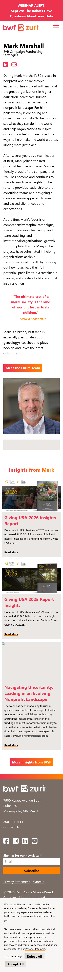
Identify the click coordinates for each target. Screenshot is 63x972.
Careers (38, 881)
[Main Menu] (56, 27)
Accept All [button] (15, 964)
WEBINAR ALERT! (32, 5)
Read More (11, 552)
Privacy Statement (16, 881)
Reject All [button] (34, 956)
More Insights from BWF (31, 762)
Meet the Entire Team (23, 367)
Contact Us (11, 827)
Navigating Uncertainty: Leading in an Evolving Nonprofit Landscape (28, 693)
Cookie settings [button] (13, 956)
